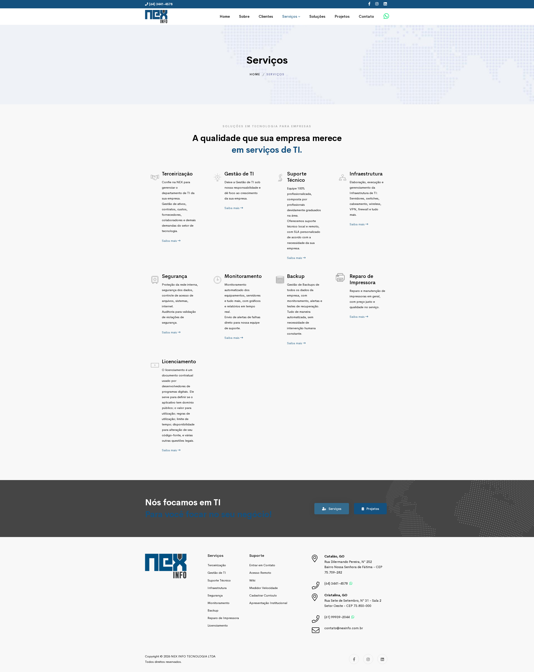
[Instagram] (377, 4)
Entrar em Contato (262, 565)
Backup (296, 276)
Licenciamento (179, 361)
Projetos (372, 509)
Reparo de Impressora (362, 279)
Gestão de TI (239, 174)
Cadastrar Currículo (263, 595)
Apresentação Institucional (268, 603)
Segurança (174, 276)
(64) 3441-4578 (336, 583)
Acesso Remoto (260, 573)
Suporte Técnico (296, 177)
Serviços (334, 509)
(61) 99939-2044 (337, 617)
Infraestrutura (366, 174)
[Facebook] (369, 4)
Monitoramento (243, 276)
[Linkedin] (385, 4)
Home (255, 74)
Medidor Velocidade (263, 588)
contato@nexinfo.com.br (343, 628)
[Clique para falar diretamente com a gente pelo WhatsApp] (386, 16)
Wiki (252, 580)
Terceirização (177, 174)
